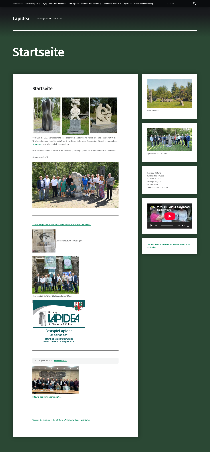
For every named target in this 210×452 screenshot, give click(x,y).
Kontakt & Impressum (112, 4)
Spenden (128, 4)
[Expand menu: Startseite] (22, 3)
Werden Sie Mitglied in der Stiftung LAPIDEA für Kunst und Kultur (61, 420)
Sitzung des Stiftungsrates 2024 (47, 397)
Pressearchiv (60, 361)
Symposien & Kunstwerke (53, 4)
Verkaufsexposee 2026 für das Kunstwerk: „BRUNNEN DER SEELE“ (61, 224)
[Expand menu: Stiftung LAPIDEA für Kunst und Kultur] (100, 3)
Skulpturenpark (32, 4)
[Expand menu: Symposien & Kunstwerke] (65, 3)
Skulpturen (37, 144)
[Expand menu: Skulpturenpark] (39, 3)
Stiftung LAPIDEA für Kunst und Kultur (84, 4)
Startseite (17, 4)
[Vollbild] (188, 225)
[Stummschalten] (183, 225)
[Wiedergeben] (151, 225)
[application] (169, 216)
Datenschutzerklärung (143, 4)
